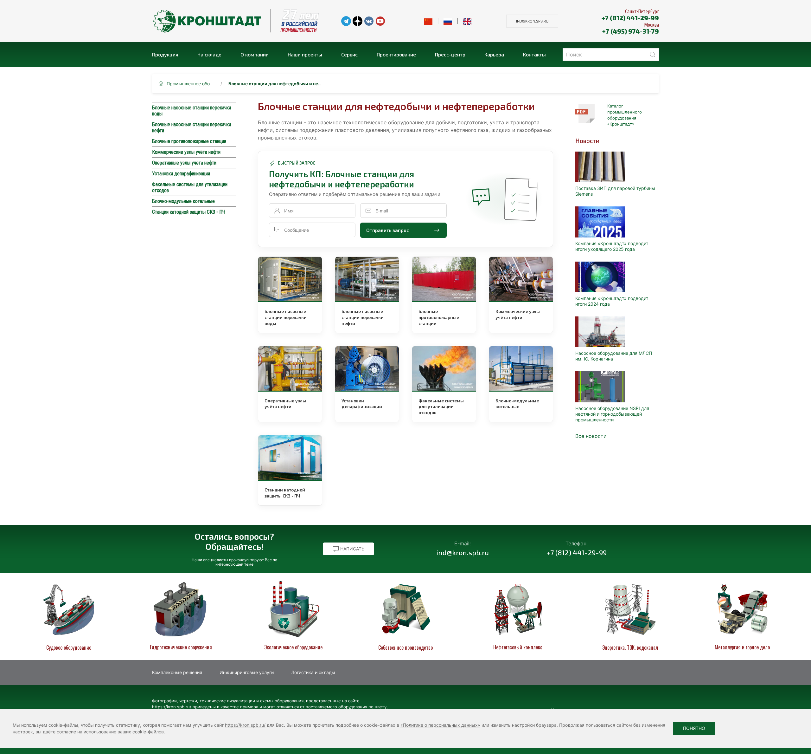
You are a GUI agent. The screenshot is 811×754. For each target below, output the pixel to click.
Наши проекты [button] (305, 54)
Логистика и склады (313, 672)
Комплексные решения (177, 672)
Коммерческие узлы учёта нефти (186, 152)
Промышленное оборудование (190, 83)
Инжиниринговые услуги (247, 672)
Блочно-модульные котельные (183, 201)
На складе (209, 54)
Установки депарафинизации (181, 174)
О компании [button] (254, 54)
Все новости (591, 436)
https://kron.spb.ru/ (245, 725)
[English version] (467, 21)
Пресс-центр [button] (450, 54)
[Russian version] (448, 21)
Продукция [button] (165, 54)
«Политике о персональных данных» (440, 725)
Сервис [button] (349, 54)
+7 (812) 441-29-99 (630, 18)
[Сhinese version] (428, 21)
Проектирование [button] (396, 54)
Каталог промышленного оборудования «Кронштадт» (624, 115)
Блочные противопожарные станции (189, 141)
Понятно (694, 728)
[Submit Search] (652, 54)
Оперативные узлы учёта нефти (184, 163)
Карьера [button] (494, 54)
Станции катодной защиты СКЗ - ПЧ (188, 212)
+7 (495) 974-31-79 (630, 31)
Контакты (534, 54)
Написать (351, 548)
